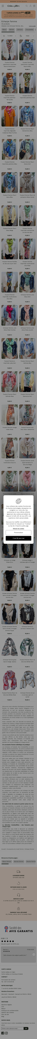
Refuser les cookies (18, 528)
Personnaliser (18, 532)
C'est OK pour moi (18, 538)
